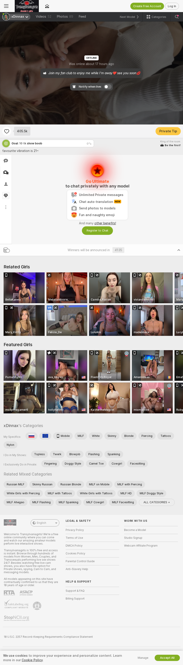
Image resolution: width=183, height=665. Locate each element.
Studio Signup (133, 537)
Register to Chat (97, 230)
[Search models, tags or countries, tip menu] (177, 16)
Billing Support (75, 598)
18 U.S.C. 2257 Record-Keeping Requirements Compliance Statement (48, 636)
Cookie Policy (32, 660)
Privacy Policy (75, 530)
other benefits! (105, 223)
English (41, 522)
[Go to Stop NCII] (17, 618)
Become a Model (135, 530)
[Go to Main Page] (26, 6)
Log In (172, 6)
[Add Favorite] (6, 131)
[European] (45, 436)
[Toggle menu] (6, 6)
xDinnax (11, 425)
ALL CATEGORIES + (156, 502)
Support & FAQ (75, 590)
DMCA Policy (74, 545)
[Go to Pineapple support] (37, 606)
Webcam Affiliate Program (141, 545)
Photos (65, 17)
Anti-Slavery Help (77, 569)
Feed (82, 17)
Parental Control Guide (80, 561)
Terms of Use (74, 537)
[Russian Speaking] (31, 436)
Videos (43, 17)
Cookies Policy (75, 553)
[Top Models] (47, 6)
